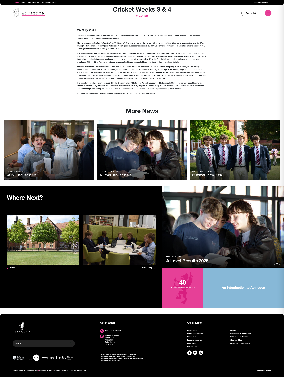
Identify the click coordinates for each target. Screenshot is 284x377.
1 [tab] (274, 263)
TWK (269, 370)
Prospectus (191, 337)
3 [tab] (279, 263)
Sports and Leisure (49, 2)
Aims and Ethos (236, 340)
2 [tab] (277, 263)
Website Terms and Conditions (74, 370)
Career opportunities (195, 334)
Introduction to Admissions (240, 334)
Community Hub (34, 2)
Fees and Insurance (194, 340)
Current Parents (261, 2)
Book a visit (251, 13)
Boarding (233, 330)
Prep (23, 2)
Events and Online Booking (240, 343)
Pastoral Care (192, 346)
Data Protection (45, 370)
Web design (261, 370)
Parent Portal (192, 330)
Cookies (57, 370)
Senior (16, 2)
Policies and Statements (239, 337)
